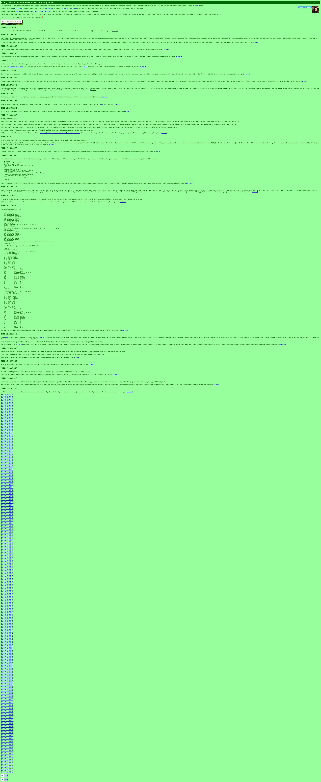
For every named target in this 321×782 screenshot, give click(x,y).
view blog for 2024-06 (7, 411)
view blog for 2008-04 (7, 694)
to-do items (65, 8)
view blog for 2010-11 (7, 647)
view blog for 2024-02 (7, 417)
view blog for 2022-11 (7, 433)
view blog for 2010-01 (7, 662)
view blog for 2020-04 (7, 479)
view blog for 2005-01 (7, 752)
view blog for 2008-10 (7, 685)
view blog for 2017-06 (7, 530)
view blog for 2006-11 (7, 719)
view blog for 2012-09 (7, 615)
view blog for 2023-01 (7, 430)
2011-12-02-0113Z (9, 388)
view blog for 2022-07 (7, 439)
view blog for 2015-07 (7, 564)
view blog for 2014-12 (7, 575)
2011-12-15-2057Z (9, 148)
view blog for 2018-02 (7, 518)
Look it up (102, 104)
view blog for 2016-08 (7, 545)
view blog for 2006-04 (7, 730)
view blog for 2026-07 (7, 396)
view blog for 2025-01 (7, 406)
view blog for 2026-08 (7, 394)
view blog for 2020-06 (7, 476)
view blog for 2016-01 (7, 555)
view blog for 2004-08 (7, 760)
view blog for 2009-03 (7, 677)
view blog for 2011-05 (7, 638)
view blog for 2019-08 (7, 491)
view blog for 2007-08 (7, 706)
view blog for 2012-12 (7, 611)
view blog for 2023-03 (7, 427)
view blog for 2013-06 (7, 602)
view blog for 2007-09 (7, 704)
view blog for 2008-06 (7, 691)
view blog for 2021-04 (7, 461)
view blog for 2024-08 (7, 408)
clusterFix (6, 337)
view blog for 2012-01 (7, 627)
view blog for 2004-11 (7, 755)
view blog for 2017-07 (7, 528)
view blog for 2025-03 (7, 403)
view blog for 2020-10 (7, 470)
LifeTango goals (48, 8)
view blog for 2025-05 (7, 400)
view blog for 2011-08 (7, 633)
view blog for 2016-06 (7, 548)
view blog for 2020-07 (7, 474)
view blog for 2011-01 (7, 644)
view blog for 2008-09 (7, 686)
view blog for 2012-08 (7, 617)
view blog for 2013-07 (7, 600)
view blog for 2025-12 (7, 399)
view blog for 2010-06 (7, 654)
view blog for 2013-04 (7, 605)
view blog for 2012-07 (7, 618)
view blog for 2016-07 (7, 546)
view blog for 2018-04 (7, 515)
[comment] (115, 31)
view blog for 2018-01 (7, 519)
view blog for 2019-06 (7, 494)
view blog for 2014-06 (7, 584)
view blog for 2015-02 (7, 572)
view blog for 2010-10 (7, 648)
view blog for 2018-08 (7, 509)
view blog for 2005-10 (7, 739)
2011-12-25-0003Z (9, 53)
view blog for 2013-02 (7, 608)
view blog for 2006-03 (7, 731)
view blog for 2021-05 (7, 459)
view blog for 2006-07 (7, 725)
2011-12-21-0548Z (9, 93)
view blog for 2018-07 (7, 510)
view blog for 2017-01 (7, 537)
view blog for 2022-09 (7, 436)
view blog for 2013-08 (7, 599)
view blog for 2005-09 (7, 740)
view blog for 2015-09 (7, 561)
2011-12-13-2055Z (9, 205)
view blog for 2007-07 (7, 707)
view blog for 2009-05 (7, 674)
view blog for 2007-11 (7, 701)
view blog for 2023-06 (7, 424)
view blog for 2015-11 (7, 558)
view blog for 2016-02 (7, 554)
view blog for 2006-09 (7, 722)
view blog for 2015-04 (7, 569)
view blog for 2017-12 (7, 521)
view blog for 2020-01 (7, 483)
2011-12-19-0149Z (9, 101)
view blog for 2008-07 (7, 689)
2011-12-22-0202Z (9, 78)
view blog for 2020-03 (7, 480)
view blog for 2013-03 (7, 606)
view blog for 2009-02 (7, 679)
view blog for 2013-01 (7, 609)
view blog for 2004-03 (7, 767)
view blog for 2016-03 (7, 552)
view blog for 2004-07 (7, 761)
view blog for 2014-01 (7, 591)
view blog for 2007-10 (7, 703)
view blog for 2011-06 (7, 636)
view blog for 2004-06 (7, 763)
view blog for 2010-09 (7, 650)
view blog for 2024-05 (7, 412)
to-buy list (74, 8)
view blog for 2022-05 (7, 442)
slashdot (197, 5)
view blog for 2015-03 (7, 570)
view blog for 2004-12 (7, 754)
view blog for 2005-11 (7, 737)
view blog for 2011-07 (7, 635)
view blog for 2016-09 (7, 543)
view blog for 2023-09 (7, 420)
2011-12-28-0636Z (9, 46)
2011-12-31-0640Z (9, 34)
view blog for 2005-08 (7, 742)
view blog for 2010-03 (7, 659)
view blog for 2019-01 (7, 501)
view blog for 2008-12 (7, 682)
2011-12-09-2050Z (9, 348)
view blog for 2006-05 (7, 728)
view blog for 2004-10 (7, 757)
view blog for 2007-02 (7, 715)
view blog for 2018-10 (7, 506)
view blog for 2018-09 (7, 507)
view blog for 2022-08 (7, 438)
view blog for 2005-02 (7, 751)
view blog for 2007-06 (7, 709)
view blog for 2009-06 (7, 673)
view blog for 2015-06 (7, 566)
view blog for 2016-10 (7, 542)
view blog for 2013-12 (7, 593)
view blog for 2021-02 (7, 464)
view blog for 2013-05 (7, 603)
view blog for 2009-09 (7, 668)
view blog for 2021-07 (7, 456)
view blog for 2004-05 (7, 764)
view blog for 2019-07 (7, 492)
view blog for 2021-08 (7, 455)
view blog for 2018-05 (7, 513)
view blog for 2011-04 (7, 639)
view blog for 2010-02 (7, 660)
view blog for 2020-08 (7, 473)
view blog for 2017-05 (7, 531)
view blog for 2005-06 (7, 745)
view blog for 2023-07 (7, 423)
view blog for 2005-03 (7, 749)
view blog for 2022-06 (7, 441)
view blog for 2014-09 (7, 579)
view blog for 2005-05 (7, 746)
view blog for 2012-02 (7, 626)
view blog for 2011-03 (7, 641)
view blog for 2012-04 (7, 623)
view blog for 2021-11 (7, 452)
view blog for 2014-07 (7, 582)
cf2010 (85, 66)
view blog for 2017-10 (7, 524)
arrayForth (42, 337)
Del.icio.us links (18, 8)
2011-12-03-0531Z (9, 378)
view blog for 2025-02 (7, 405)
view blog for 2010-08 (7, 651)
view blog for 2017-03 (7, 534)
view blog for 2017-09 (7, 525)
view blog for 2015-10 (7, 560)
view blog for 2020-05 (7, 477)
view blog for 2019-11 (7, 486)
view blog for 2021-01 (7, 465)
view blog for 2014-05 (7, 585)
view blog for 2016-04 (7, 551)
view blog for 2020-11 (7, 468)
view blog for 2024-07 (7, 409)
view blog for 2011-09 (7, 632)
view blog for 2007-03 (7, 713)
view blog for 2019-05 (7, 495)
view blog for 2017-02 (7, 536)
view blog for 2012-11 (7, 612)
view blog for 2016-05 (7, 549)
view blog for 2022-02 (7, 447)
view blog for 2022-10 (7, 435)
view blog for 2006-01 (7, 734)
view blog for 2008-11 (7, 683)
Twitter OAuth (20, 344)
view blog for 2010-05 (7, 656)
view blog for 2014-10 (7, 578)
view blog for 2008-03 (7, 695)
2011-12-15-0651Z (9, 187)
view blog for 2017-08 (7, 527)
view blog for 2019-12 (7, 485)
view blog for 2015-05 (7, 567)
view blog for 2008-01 (7, 698)
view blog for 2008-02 (7, 697)
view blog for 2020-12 (7, 467)
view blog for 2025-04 (7, 402)
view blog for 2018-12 (7, 503)
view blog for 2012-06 (7, 620)
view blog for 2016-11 (7, 540)
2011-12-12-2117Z (9, 334)
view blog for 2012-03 (7, 624)
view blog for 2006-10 (7, 721)
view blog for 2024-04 (7, 414)
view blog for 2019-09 (7, 489)
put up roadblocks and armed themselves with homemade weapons (60, 133)
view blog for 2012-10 (7, 614)
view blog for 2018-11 (7, 504)
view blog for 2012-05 (7, 621)
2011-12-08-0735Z (9, 368)
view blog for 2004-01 (7, 770)
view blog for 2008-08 (7, 688)
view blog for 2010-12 (7, 645)
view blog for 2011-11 (7, 629)
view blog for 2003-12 (7, 772)
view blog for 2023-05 (7, 426)
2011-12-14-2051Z (9, 195)
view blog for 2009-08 (7, 670)
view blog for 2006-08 (7, 724)
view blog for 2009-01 (7, 680)
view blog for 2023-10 (7, 418)
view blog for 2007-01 (7, 716)
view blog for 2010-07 (7, 653)
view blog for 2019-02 (7, 500)
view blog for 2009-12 (7, 663)
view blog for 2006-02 (7, 733)
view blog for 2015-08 (7, 563)
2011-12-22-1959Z (9, 70)
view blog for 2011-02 (7, 642)
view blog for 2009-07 (7, 671)
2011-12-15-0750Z (9, 155)
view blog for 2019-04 (7, 497)
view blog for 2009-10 (7, 666)
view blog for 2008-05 (7, 692)
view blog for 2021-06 (7, 458)
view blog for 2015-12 (7, 557)
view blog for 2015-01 (7, 573)
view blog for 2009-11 (7, 665)
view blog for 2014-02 (7, 590)
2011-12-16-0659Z (9, 115)
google (18, 11)
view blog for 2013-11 (7, 594)
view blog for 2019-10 (7, 488)
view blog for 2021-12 (7, 450)
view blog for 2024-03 (7, 415)
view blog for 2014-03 (7, 588)
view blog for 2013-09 (7, 597)
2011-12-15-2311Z (9, 136)
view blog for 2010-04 (7, 657)
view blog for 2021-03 (7, 462)
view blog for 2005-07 (7, 743)
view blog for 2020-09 (7, 471)
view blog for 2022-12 (7, 432)
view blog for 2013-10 (7, 596)
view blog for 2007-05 (7, 710)
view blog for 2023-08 (7, 421)
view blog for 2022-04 (7, 444)
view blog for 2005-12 (7, 736)
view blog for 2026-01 (7, 397)
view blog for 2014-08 (7, 581)
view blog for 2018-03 (7, 516)
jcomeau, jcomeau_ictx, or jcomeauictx (39, 11)
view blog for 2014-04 (7, 587)
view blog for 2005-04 (7, 748)
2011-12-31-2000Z (9, 27)
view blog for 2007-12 (7, 700)
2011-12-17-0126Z (9, 108)
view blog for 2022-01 (7, 449)
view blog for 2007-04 (7, 712)
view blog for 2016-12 (7, 539)
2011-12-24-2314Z (9, 60)
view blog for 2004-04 (7, 766)
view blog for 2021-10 (7, 453)
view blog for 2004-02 (7, 769)
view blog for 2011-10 (7, 630)
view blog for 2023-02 (7, 429)
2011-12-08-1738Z (9, 361)
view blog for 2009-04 (7, 676)
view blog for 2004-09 (7, 758)
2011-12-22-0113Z (9, 85)
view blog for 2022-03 (7, 445)
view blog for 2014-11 (7, 576)
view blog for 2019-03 (7, 498)
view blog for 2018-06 (7, 512)
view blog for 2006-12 (7, 718)
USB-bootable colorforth (16, 66)
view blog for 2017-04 (7, 533)
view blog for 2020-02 (7, 482)
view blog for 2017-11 (7, 522)
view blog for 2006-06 (7, 727)
